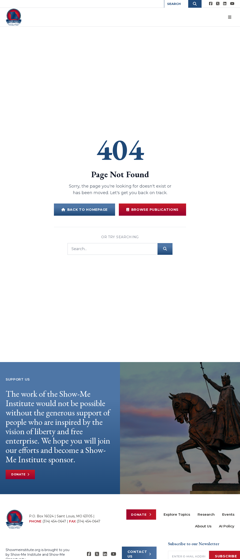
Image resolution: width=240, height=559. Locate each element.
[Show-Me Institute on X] (217, 4)
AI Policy (226, 526)
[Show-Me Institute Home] (14, 17)
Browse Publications (155, 209)
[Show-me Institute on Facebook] (210, 4)
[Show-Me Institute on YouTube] (232, 4)
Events (228, 514)
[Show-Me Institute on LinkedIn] (224, 4)
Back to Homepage (87, 209)
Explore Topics (177, 514)
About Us (203, 526)
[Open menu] (229, 17)
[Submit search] (165, 249)
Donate (18, 474)
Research (206, 514)
